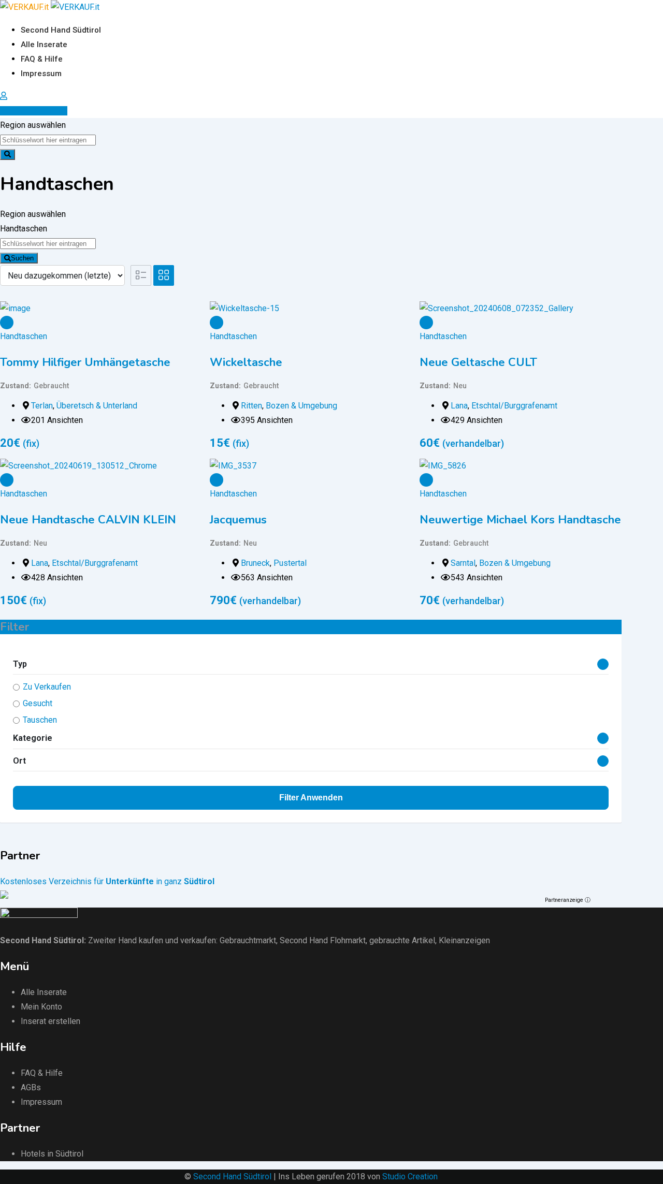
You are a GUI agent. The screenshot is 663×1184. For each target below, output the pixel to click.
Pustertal (290, 563)
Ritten (251, 406)
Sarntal (463, 563)
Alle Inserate (44, 44)
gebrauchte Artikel (402, 940)
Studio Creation (410, 1176)
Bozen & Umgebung (301, 406)
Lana (459, 406)
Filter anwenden (311, 797)
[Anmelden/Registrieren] (3, 96)
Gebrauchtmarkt (248, 940)
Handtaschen (23, 336)
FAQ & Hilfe (42, 59)
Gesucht (37, 703)
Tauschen (40, 720)
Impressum (41, 73)
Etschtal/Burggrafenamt (514, 406)
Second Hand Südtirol (61, 30)
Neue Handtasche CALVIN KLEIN (88, 520)
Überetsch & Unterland (96, 406)
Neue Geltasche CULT (478, 362)
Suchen (22, 258)
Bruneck (255, 563)
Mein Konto (41, 1007)
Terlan (42, 406)
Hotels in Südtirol (52, 1154)
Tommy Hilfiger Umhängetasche (85, 362)
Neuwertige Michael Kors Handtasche (520, 520)
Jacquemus (238, 520)
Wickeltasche (246, 362)
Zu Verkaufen (47, 687)
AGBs (31, 1087)
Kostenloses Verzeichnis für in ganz (107, 881)
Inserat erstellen (37, 110)
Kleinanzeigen (464, 940)
